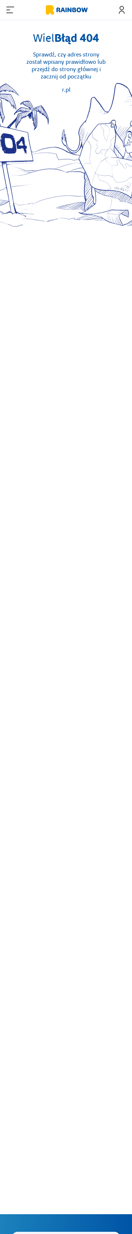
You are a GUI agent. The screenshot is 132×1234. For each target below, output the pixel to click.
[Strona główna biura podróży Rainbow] (66, 10)
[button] (10, 9)
